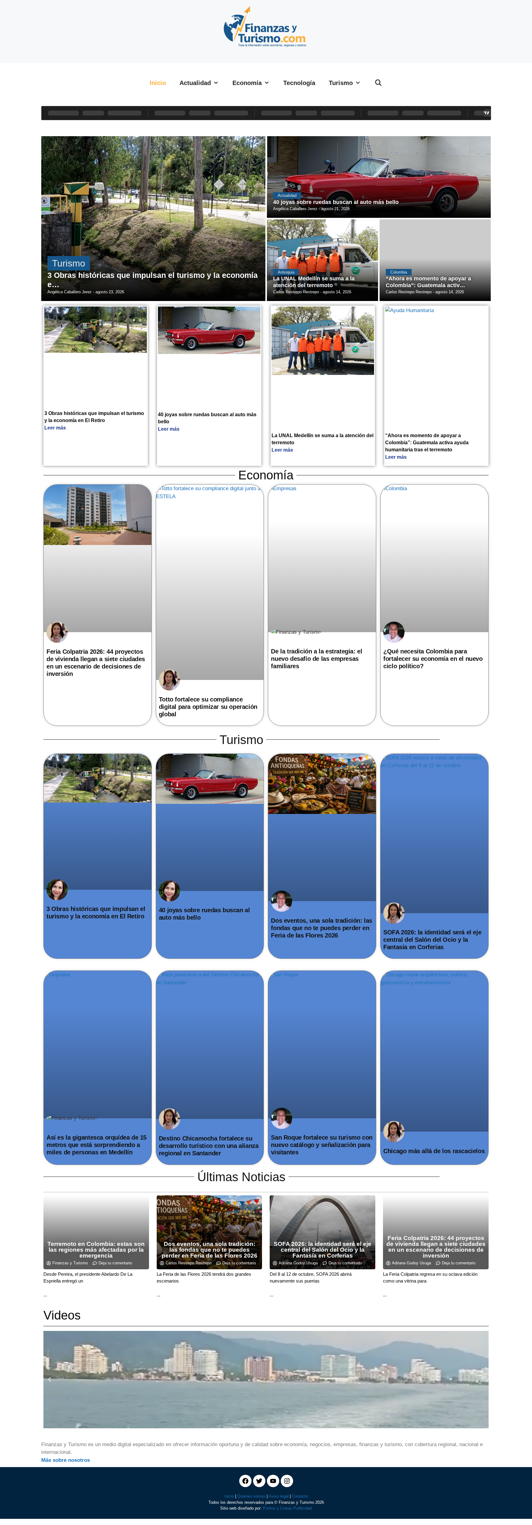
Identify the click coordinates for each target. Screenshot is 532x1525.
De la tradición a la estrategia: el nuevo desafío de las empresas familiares (316, 658)
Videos (62, 1315)
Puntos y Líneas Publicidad (287, 1508)
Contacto (300, 1496)
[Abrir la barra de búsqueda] (378, 83)
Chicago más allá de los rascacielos (434, 1151)
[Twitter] (259, 1481)
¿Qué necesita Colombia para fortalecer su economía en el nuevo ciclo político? (432, 658)
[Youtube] (273, 1481)
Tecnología (299, 82)
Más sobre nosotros (65, 1460)
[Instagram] (287, 1481)
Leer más (55, 427)
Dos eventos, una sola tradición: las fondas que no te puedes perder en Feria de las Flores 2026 (321, 928)
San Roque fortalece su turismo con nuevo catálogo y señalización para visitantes (321, 1145)
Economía (247, 82)
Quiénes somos (251, 1496)
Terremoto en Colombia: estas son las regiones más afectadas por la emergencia (96, 1250)
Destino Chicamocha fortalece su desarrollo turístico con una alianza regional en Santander (209, 1146)
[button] (49, 1380)
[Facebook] (245, 1481)
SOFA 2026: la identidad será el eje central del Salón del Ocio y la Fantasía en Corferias (432, 939)
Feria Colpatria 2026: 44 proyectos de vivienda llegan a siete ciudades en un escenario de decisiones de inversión (436, 1247)
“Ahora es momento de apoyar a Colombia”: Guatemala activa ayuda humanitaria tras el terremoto (427, 442)
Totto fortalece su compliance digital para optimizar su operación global (208, 707)
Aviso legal (278, 1496)
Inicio (158, 82)
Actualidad (195, 82)
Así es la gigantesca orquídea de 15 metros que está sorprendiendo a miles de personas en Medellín (96, 1145)
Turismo (341, 82)
